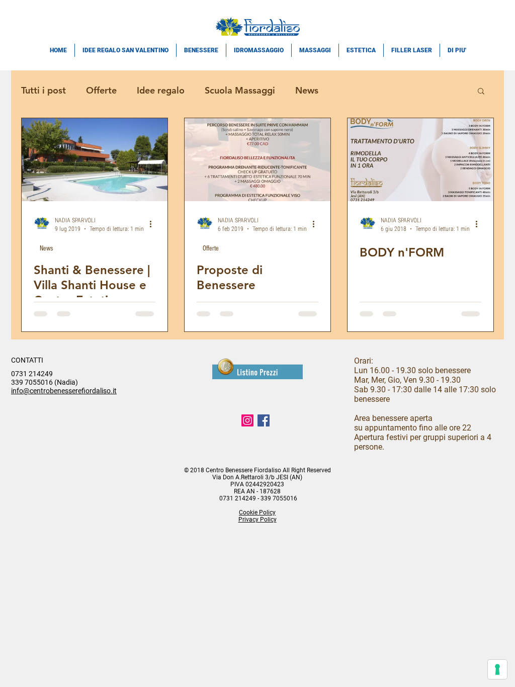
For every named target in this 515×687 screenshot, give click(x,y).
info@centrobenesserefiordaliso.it (64, 391)
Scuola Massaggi (240, 90)
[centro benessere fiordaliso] (264, 420)
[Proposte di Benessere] (257, 159)
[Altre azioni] (154, 224)
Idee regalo (161, 90)
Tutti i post (43, 90)
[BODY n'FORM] (420, 159)
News (306, 90)
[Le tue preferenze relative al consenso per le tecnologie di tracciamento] (497, 669)
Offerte (101, 90)
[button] (481, 92)
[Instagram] (247, 420)
